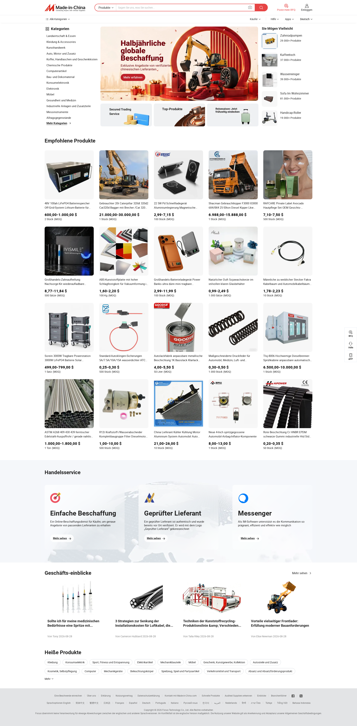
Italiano (174, 702)
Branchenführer (279, 695)
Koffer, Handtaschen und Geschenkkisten (71, 59)
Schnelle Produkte (211, 695)
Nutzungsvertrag (124, 695)
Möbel (50, 94)
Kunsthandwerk (55, 47)
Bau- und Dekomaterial (60, 77)
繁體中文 (94, 702)
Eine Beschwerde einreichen (68, 695)
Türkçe (269, 702)
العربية (217, 702)
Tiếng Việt (282, 702)
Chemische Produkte (59, 65)
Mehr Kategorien (56, 123)
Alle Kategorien (58, 19)
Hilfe (273, 19)
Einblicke (261, 695)
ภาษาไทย (255, 702)
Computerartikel (56, 71)
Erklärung (106, 695)
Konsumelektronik (57, 82)
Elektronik (52, 88)
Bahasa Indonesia (301, 702)
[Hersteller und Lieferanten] (65, 8)
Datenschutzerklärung (149, 695)
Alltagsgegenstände (58, 118)
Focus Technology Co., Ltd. (175, 709)
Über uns (91, 695)
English (67, 702)
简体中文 (80, 702)
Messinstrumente (57, 112)
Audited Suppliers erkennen (238, 695)
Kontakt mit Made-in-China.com (181, 695)
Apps (288, 19)
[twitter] (301, 695)
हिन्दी (244, 702)
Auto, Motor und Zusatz (61, 53)
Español (133, 702)
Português (160, 702)
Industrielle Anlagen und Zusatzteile (68, 106)
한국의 (205, 702)
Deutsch (146, 702)
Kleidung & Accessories (61, 42)
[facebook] (293, 695)
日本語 (107, 702)
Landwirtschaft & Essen (61, 36)
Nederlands (231, 702)
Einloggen (306, 10)
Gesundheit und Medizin (61, 100)
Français (119, 702)
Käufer (254, 19)
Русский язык (190, 702)
